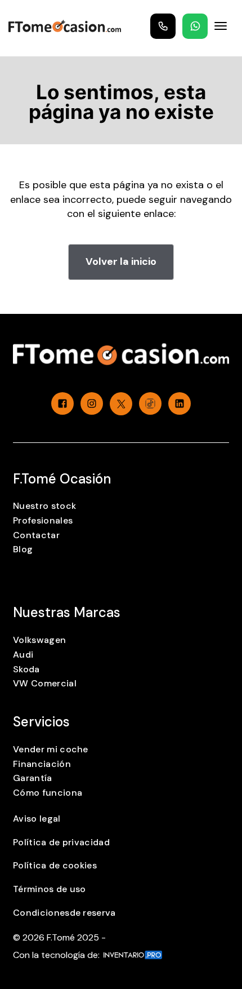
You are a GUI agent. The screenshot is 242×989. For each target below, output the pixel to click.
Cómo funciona (47, 793)
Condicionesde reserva (64, 913)
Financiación (42, 764)
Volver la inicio (121, 261)
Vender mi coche (50, 749)
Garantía (32, 778)
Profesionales (43, 520)
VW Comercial (45, 683)
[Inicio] (64, 26)
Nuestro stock (44, 506)
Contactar (36, 535)
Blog (23, 549)
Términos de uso (49, 889)
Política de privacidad (61, 842)
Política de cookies (55, 865)
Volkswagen (39, 640)
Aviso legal (37, 818)
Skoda (26, 669)
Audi (23, 654)
